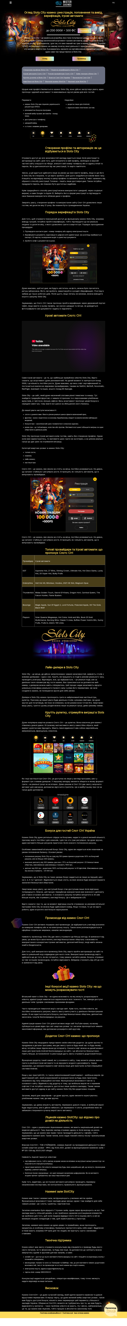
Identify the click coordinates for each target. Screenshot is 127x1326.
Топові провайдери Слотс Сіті (61, 74)
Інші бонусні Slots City (32, 81)
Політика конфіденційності (50, 1313)
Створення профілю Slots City (36, 70)
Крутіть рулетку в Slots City (34, 78)
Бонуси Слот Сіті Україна (59, 78)
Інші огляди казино (81, 1313)
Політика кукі (67, 1313)
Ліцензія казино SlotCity (55, 81)
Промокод (81, 59)
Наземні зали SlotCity (77, 81)
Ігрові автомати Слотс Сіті (34, 74)
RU (113, 3)
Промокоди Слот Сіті (81, 78)
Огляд (44, 59)
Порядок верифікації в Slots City (65, 70)
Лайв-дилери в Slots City (86, 74)
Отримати (84, 31)
